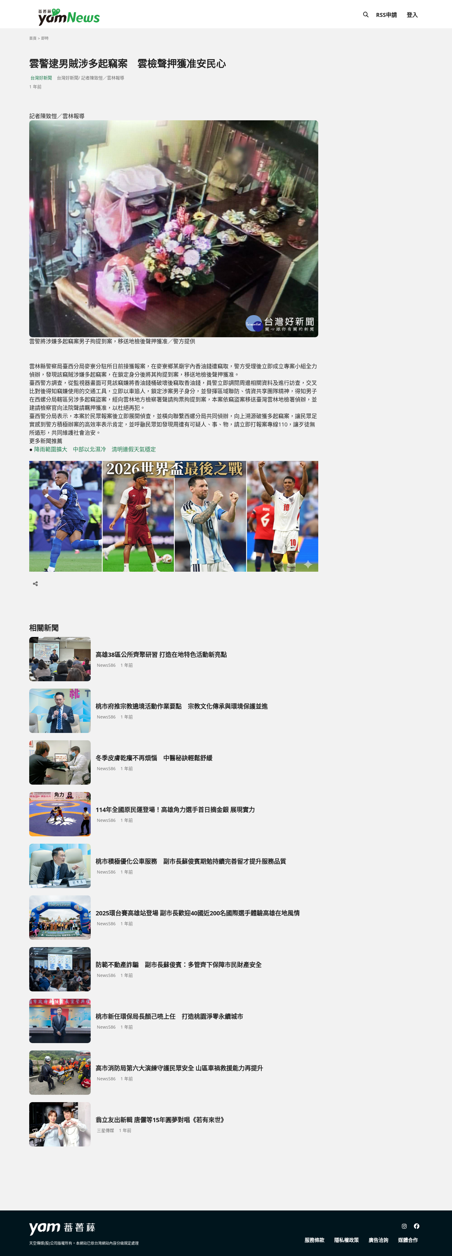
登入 (412, 14)
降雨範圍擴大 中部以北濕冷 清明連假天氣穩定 (95, 449)
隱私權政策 (346, 1240)
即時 (45, 38)
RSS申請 (386, 14)
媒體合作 (408, 1240)
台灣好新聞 (41, 78)
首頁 (33, 38)
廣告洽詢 (378, 1240)
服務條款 (314, 1240)
